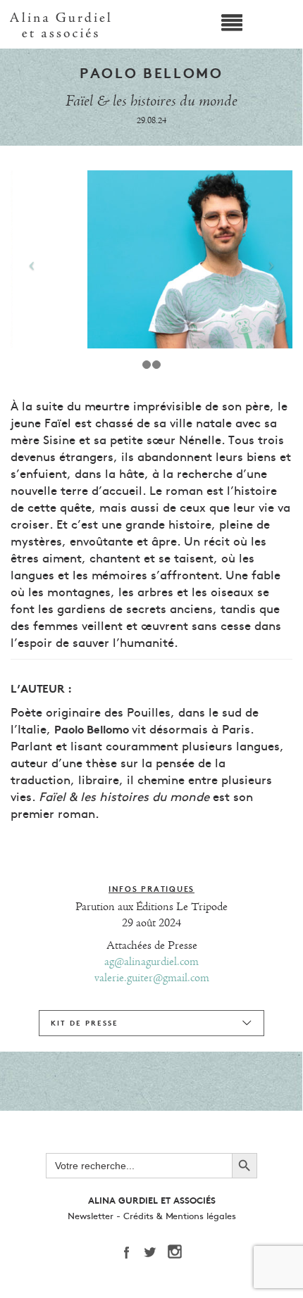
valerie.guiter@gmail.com (151, 978)
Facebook (130, 1252)
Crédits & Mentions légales (179, 1216)
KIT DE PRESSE (84, 1023)
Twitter (155, 1252)
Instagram (180, 1252)
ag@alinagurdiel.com (151, 961)
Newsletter (90, 1216)
